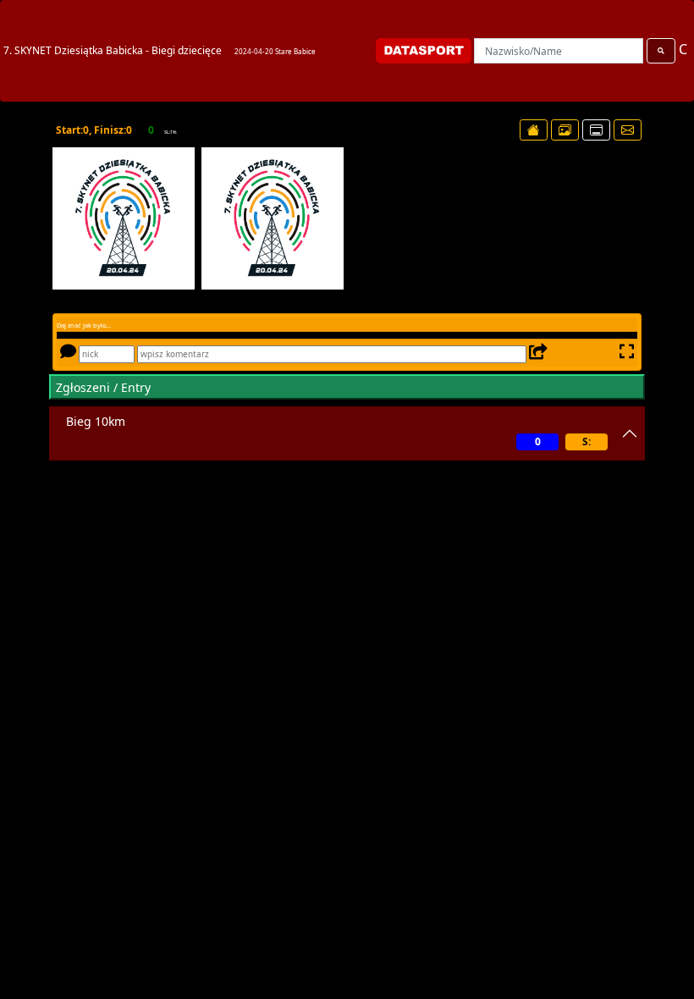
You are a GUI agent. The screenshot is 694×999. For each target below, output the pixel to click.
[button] (71, 218)
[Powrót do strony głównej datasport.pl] (534, 130)
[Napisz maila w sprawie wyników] (628, 130)
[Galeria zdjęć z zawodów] (565, 130)
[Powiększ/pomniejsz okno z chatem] (625, 353)
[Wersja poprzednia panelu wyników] (596, 130)
